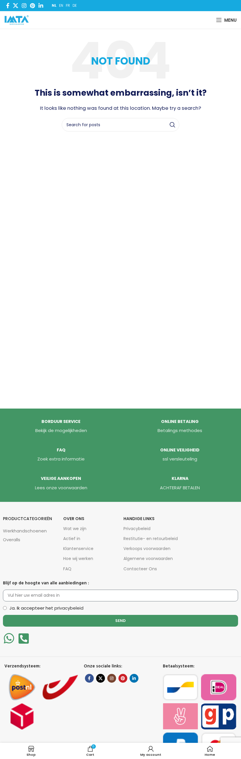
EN (61, 5)
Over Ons (73, 519)
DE (75, 5)
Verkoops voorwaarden (146, 548)
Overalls (11, 540)
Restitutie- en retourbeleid (150, 539)
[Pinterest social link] (32, 5)
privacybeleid (68, 608)
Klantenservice (78, 548)
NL (54, 5)
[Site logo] (17, 19)
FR (68, 5)
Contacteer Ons (140, 569)
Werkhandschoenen (25, 531)
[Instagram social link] (24, 5)
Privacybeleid (136, 529)
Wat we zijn (74, 529)
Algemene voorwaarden (148, 558)
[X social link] (15, 5)
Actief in (71, 539)
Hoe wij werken (78, 558)
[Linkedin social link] (41, 5)
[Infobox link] (61, 426)
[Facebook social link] (7, 5)
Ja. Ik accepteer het (46, 608)
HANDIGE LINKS (139, 519)
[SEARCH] (172, 124)
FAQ (67, 569)
